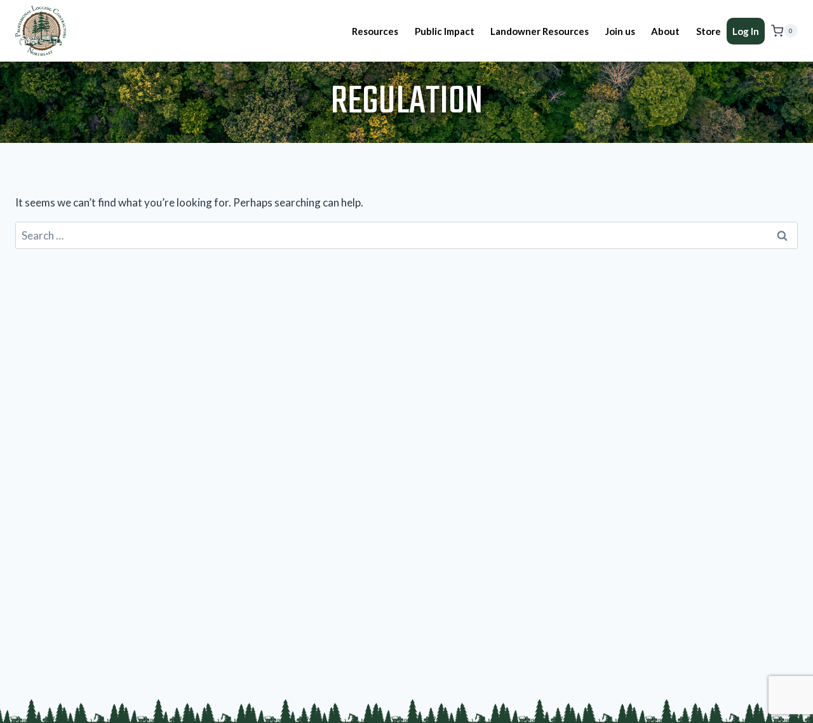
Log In (745, 31)
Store (708, 31)
